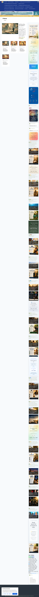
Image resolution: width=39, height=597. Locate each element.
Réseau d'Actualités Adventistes (9, 10)
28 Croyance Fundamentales (9, 8)
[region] (10, 591)
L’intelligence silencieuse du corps (24, 5)
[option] (33, 151)
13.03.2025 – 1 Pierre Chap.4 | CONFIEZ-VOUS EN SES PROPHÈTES (5, 50)
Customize (5, 593)
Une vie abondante (32, 8)
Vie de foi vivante (21, 3)
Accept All (15, 593)
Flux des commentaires (33, 580)
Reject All (10, 593)
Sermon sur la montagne (19, 8)
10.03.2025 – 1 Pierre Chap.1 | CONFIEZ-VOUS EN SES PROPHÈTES (5, 63)
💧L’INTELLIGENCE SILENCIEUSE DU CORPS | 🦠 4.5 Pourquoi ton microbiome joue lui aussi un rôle (33, 345)
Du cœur (26, 8)
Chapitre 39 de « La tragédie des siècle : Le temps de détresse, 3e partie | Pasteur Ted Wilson (33, 494)
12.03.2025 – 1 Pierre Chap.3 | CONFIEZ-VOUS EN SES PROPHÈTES (13, 50)
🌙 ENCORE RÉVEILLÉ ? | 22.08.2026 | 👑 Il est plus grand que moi (33, 473)
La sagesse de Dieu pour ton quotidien (10, 5)
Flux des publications (32, 579)
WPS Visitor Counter (34, 573)
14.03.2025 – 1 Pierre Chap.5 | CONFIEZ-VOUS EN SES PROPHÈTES (22, 25)
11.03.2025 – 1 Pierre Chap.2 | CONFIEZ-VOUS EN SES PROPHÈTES (22, 50)
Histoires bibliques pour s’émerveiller (10, 3)
